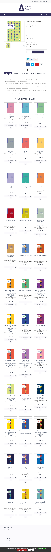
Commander (36, 1)
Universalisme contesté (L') (25, 501)
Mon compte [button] (43, 1)
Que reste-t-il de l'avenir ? (10, 326)
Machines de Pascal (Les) (25, 290)
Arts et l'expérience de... (10, 185)
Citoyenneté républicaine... (10, 256)
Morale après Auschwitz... (40, 221)
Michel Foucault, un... (40, 360)
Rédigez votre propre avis (38, 73)
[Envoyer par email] (41, 65)
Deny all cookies (22, 550)
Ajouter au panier (37, 51)
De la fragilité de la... (25, 185)
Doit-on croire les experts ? (10, 466)
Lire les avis (30, 35)
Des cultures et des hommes (40, 291)
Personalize (31, 550)
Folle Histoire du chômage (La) (40, 466)
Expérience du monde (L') (40, 255)
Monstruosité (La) (10, 220)
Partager (28, 64)
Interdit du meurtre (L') (40, 430)
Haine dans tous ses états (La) (10, 501)
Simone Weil (25, 325)
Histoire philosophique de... (40, 115)
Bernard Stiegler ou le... (25, 220)
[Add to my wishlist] (11, 128)
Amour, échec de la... (10, 114)
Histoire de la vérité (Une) (40, 185)
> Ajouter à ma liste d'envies (33, 55)
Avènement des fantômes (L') (25, 361)
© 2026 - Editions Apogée (25, 545)
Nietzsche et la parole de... (10, 291)
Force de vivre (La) (10, 430)
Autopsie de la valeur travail (10, 361)
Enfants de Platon (40, 395)
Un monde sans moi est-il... (25, 431)
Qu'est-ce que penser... (25, 114)
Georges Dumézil (40, 325)
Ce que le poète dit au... (25, 255)
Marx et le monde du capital (25, 396)
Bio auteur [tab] (25, 73)
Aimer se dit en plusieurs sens (25, 150)
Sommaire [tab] (16, 73)
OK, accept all (42, 548)
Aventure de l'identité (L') (10, 396)
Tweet (32, 64)
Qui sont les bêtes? (11, 150)
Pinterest (37, 64)
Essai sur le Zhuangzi (40, 501)
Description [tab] (8, 73)
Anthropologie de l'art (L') (25, 466)
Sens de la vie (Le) (40, 150)
